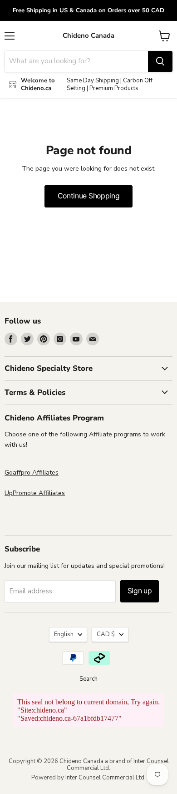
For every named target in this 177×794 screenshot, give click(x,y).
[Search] (160, 61)
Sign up (140, 591)
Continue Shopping (89, 196)
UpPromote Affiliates (35, 493)
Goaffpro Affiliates (32, 472)
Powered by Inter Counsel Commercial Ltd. (88, 778)
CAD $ (106, 634)
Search (88, 679)
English (64, 634)
